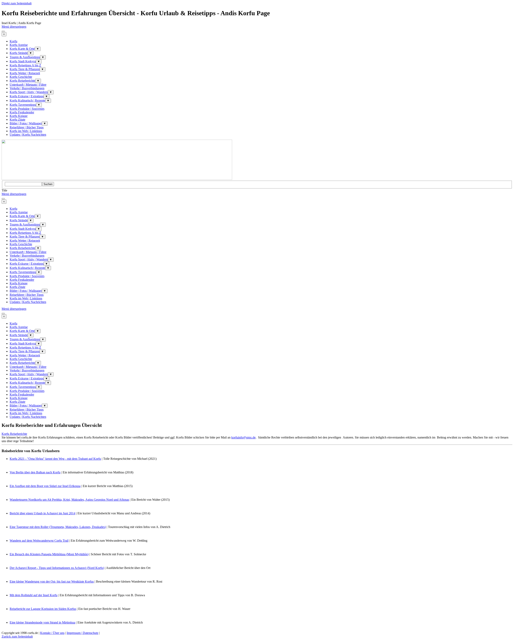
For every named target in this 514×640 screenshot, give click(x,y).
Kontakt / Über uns (52, 633)
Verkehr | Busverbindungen (27, 88)
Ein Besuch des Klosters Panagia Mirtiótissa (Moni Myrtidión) (49, 554)
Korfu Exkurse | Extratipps (27, 96)
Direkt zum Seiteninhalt (17, 3)
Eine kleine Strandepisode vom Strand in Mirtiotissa (42, 622)
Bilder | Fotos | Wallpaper (26, 123)
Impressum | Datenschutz (82, 633)
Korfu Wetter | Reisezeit (25, 73)
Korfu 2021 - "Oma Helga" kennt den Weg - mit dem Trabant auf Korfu (55, 458)
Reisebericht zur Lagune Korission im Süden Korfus (43, 608)
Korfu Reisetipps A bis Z (25, 65)
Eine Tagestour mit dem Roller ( (30, 527)
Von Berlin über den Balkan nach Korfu (35, 472)
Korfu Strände (19, 53)
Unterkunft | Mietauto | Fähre (28, 84)
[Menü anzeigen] (3, 31)
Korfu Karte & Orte (22, 48)
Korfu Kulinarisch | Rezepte (27, 100)
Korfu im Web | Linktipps (26, 131)
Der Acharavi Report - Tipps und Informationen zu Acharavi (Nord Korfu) (57, 568)
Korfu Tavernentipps (23, 104)
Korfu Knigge (19, 116)
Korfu (13, 41)
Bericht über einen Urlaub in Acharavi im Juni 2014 (42, 513)
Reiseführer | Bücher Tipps (27, 127)
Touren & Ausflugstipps (25, 57)
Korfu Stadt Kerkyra (23, 61)
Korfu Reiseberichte (22, 80)
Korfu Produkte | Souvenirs (27, 108)
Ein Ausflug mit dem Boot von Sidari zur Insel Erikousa (45, 486)
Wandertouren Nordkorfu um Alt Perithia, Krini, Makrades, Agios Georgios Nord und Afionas (69, 499)
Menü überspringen (14, 26)
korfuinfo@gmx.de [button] (243, 437)
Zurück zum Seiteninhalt (17, 636)
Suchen (48, 184)
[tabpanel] (257, 440)
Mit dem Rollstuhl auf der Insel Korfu (33, 595)
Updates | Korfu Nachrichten (28, 134)
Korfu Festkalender (22, 112)
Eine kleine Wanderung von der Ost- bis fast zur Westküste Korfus (52, 581)
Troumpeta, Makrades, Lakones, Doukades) (78, 527)
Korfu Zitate (17, 119)
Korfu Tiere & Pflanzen (25, 69)
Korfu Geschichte (21, 76)
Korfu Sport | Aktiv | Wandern (29, 92)
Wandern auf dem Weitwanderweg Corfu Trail (39, 540)
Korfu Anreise (19, 45)
